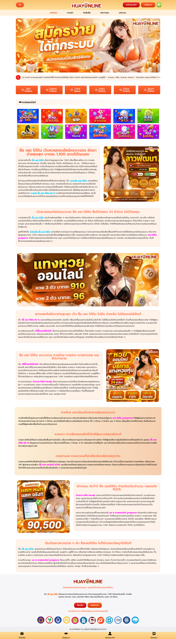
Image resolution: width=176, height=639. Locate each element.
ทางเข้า (70, 12)
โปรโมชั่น (87, 12)
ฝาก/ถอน (104, 12)
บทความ (122, 12)
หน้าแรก (53, 12)
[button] (20, 4)
